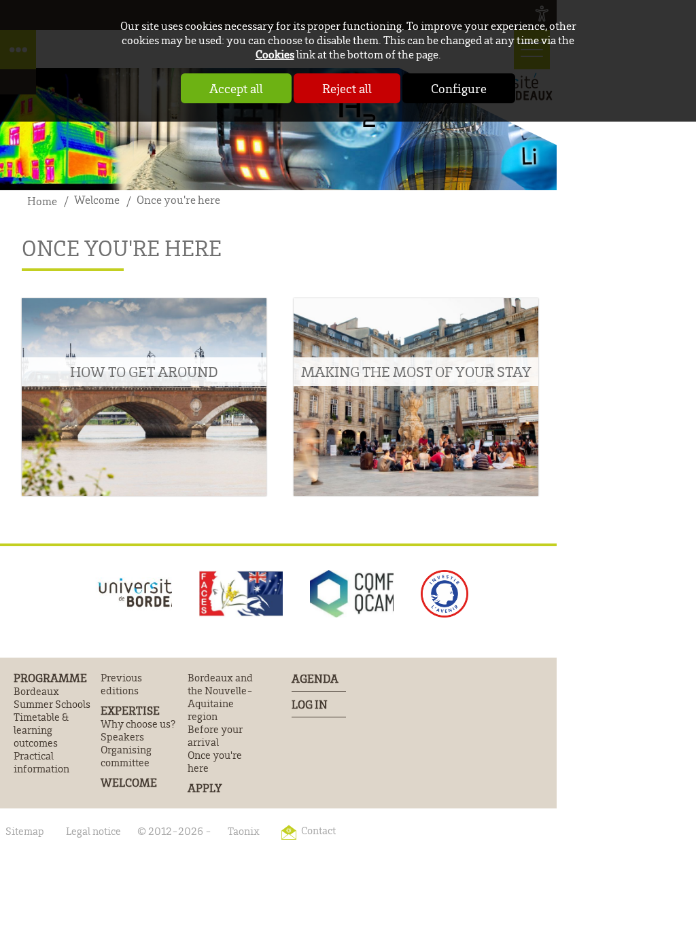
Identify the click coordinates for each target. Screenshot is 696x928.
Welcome (129, 782)
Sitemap (24, 831)
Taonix (244, 831)
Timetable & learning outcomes (41, 730)
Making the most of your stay (416, 371)
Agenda (315, 678)
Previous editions (121, 684)
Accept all (236, 88)
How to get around (144, 371)
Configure (459, 88)
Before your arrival (215, 736)
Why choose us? (138, 723)
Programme (50, 678)
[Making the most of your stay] (416, 397)
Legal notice (93, 831)
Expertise (130, 710)
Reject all (347, 88)
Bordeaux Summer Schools (52, 698)
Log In (310, 704)
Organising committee (126, 756)
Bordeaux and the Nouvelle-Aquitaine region (220, 697)
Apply (205, 788)
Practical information (41, 762)
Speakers (122, 736)
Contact (318, 830)
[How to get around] (144, 397)
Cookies (275, 54)
